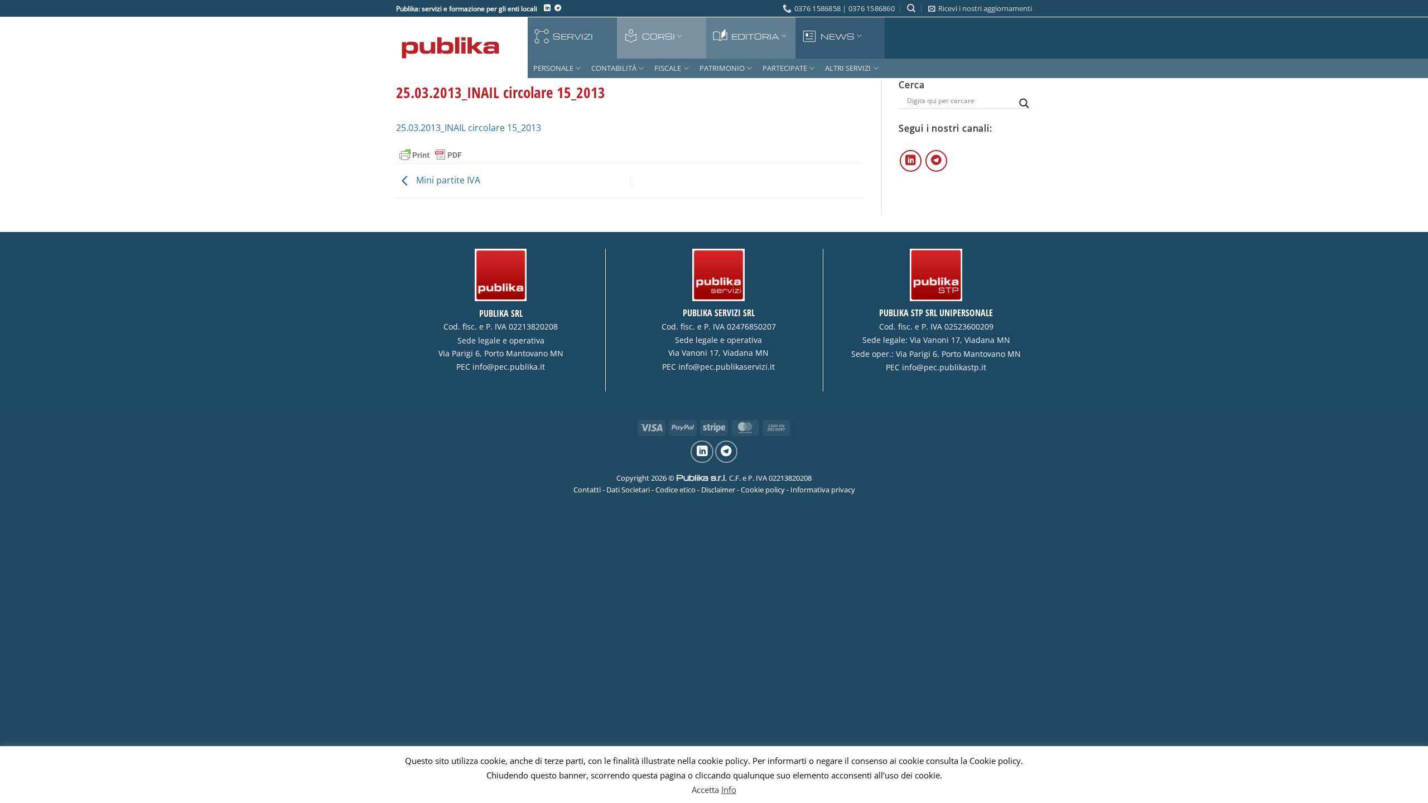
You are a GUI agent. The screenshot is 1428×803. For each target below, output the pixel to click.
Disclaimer (718, 490)
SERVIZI (573, 36)
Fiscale (667, 68)
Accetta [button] (705, 789)
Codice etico (675, 490)
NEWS (838, 36)
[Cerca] (911, 8)
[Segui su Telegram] (557, 8)
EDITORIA (755, 36)
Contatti (587, 490)
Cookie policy (763, 490)
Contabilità (613, 68)
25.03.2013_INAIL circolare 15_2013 (468, 128)
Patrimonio (722, 68)
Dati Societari (628, 490)
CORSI (658, 36)
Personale (553, 68)
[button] (980, 8)
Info (728, 789)
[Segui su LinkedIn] (547, 8)
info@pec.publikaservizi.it (726, 367)
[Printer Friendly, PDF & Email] (430, 154)
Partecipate (785, 68)
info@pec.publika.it (508, 367)
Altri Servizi (848, 68)
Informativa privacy (822, 490)
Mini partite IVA (447, 180)
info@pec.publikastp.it (944, 367)
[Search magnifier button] (1024, 103)
